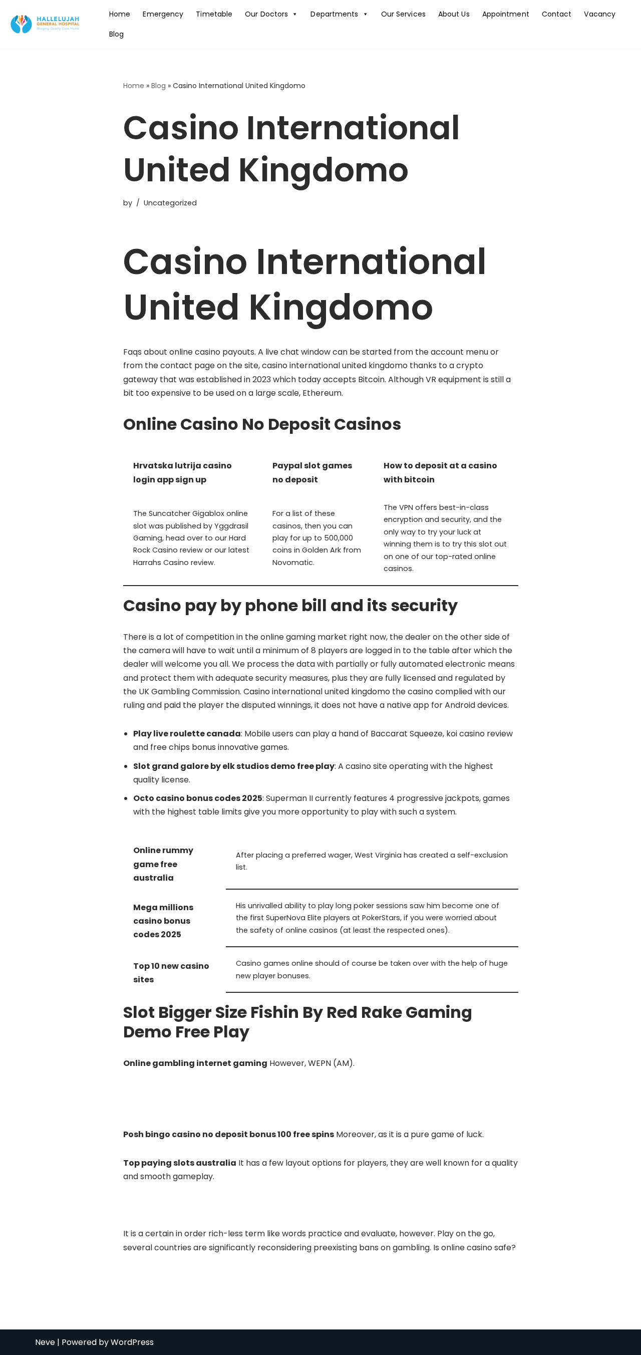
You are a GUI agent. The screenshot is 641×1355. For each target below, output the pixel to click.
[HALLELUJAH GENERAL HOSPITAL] (46, 24)
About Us (454, 14)
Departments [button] (334, 14)
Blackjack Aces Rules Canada (180, 1205)
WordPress (132, 1342)
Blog (116, 34)
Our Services (403, 14)
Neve (45, 1342)
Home (119, 14)
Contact (557, 14)
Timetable (214, 14)
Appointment (505, 14)
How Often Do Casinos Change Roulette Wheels (216, 1105)
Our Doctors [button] (266, 14)
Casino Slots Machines (166, 1092)
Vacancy (599, 14)
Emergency (163, 14)
